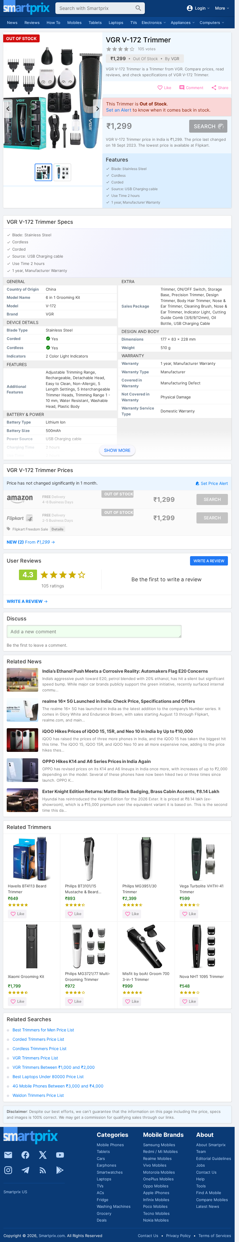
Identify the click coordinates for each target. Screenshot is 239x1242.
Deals (102, 1220)
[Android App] (60, 1170)
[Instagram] (8, 1170)
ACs (100, 1192)
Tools (201, 1186)
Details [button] (58, 529)
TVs (133, 22)
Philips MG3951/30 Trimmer (139, 889)
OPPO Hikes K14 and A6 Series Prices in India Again (96, 761)
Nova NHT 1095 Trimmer (202, 976)
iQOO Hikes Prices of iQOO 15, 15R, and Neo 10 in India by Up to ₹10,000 (117, 731)
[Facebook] (25, 1155)
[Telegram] (25, 1170)
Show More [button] (117, 450)
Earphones (106, 1165)
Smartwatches (110, 1172)
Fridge (102, 1199)
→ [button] (31, 542)
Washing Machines (114, 1206)
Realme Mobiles (157, 1158)
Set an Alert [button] (118, 110)
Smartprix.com (52, 1235)
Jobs (200, 1165)
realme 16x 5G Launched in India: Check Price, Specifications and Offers (118, 701)
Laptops (116, 22)
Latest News (207, 1206)
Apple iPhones (156, 1192)
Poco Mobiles (155, 1206)
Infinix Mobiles (156, 1199)
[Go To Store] (20, 499)
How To (53, 22)
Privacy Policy (178, 1235)
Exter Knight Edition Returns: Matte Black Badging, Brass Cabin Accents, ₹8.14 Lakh (130, 791)
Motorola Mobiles (159, 1172)
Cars (101, 1158)
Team (201, 1151)
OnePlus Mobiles (158, 1179)
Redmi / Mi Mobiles (160, 1151)
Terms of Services (214, 1235)
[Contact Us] (8, 1155)
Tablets (95, 22)
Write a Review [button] (209, 560)
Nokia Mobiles (156, 1220)
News (12, 22)
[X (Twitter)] (43, 1155)
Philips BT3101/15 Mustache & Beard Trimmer (81, 889)
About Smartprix (211, 1144)
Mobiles (74, 22)
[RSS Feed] (43, 1170)
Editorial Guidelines (213, 1158)
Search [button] (204, 126)
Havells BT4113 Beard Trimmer (27, 889)
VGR (175, 58)
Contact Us (206, 1172)
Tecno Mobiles (156, 1213)
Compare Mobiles (212, 1199)
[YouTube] (60, 1155)
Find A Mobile (208, 1192)
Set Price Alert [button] (214, 483)
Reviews (32, 22)
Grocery (104, 1213)
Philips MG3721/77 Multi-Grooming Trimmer (87, 976)
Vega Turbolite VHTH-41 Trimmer (202, 889)
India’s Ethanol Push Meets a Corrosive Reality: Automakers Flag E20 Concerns (125, 671)
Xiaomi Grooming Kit (26, 976)
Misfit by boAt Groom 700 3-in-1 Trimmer (145, 976)
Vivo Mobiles (154, 1165)
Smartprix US (15, 1191)
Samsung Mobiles (159, 1144)
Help (200, 1179)
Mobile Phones (110, 1144)
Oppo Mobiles (155, 1186)
